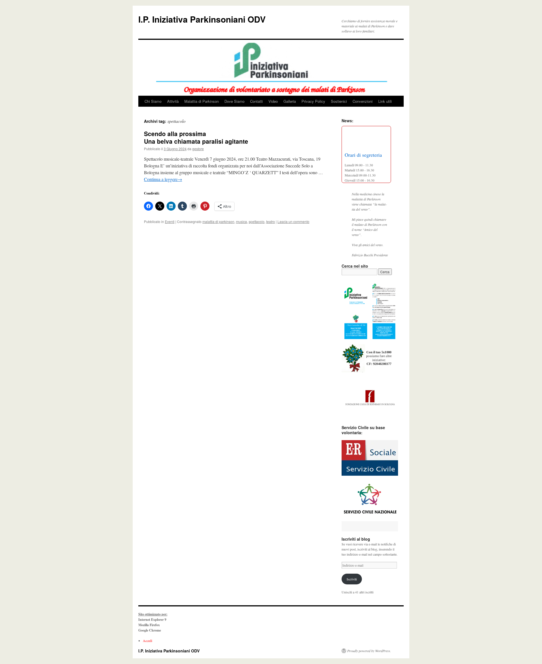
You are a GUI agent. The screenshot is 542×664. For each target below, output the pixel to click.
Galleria (289, 101)
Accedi (147, 640)
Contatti (256, 101)
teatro (270, 221)
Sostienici (339, 101)
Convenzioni (363, 101)
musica (241, 221)
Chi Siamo (153, 101)
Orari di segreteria (363, 153)
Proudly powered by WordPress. (369, 650)
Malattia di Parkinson (201, 101)
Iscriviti (352, 579)
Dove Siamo (234, 101)
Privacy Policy (313, 101)
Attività (173, 101)
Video (273, 101)
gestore (198, 148)
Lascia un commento (293, 221)
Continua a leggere (163, 179)
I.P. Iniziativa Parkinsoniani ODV (202, 19)
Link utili (385, 101)
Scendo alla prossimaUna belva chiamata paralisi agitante (196, 137)
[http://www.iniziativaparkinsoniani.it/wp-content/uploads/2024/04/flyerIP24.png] (370, 309)
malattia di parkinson (218, 221)
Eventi (169, 221)
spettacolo (257, 221)
